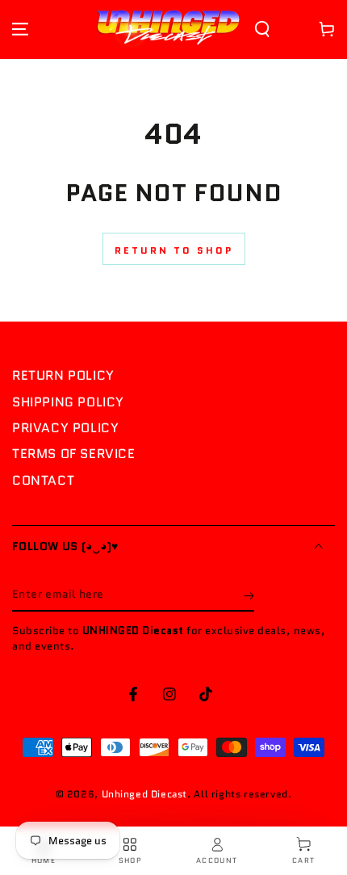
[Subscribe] (249, 595)
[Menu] (20, 29)
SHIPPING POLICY (68, 402)
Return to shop (174, 250)
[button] (262, 29)
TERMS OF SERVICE (74, 453)
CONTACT (43, 480)
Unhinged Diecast (145, 794)
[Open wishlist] (290, 29)
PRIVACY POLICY (65, 428)
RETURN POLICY (63, 375)
